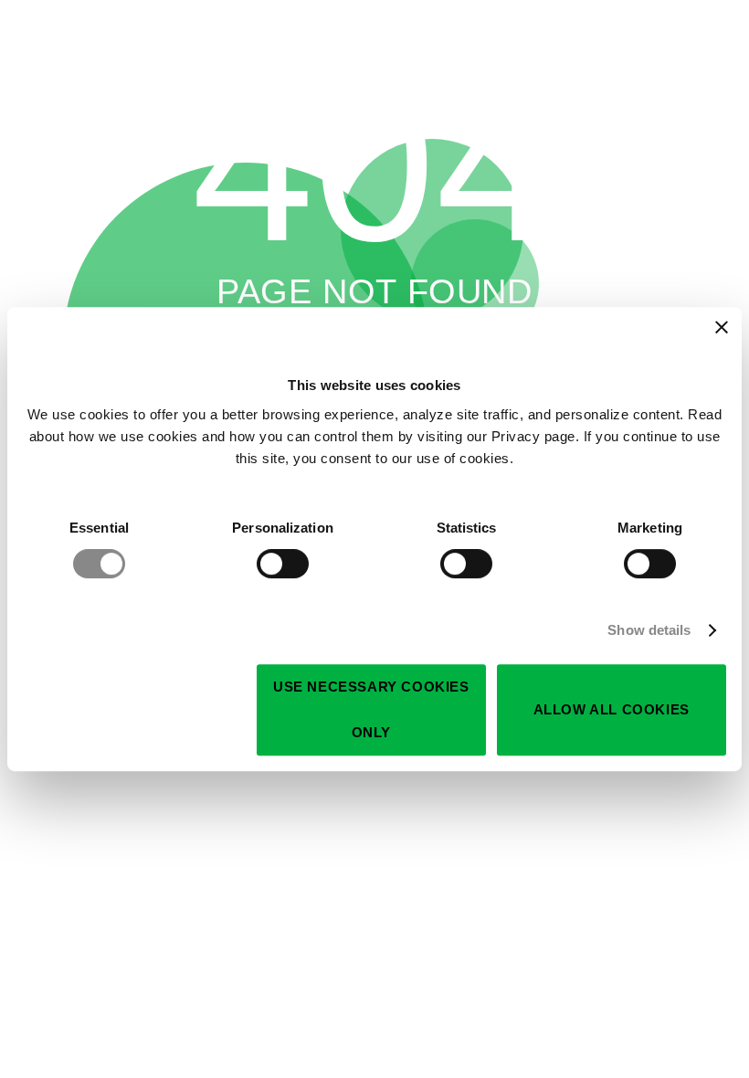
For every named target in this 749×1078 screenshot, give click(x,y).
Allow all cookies (611, 709)
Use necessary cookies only (371, 709)
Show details (649, 630)
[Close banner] (721, 327)
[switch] (283, 563)
